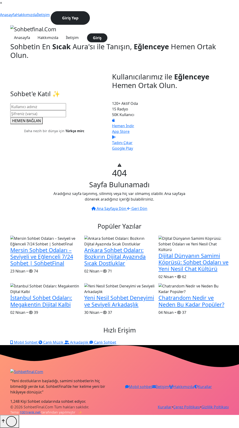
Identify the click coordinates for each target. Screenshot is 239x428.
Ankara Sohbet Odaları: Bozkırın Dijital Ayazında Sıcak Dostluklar (115, 256)
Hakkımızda (26, 14)
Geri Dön (138, 208)
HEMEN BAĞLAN (26, 120)
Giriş (97, 37)
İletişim (43, 14)
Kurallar (165, 407)
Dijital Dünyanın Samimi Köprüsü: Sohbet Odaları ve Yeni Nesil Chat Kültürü (193, 262)
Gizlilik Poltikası (215, 407)
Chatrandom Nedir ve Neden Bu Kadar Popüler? (191, 301)
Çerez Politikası (186, 407)
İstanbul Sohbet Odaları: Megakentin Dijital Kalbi (41, 301)
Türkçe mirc (74, 131)
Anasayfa (8, 14)
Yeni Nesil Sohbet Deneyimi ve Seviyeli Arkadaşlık (119, 301)
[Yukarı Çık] (9, 421)
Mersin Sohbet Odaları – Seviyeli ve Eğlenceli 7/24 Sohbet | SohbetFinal (41, 256)
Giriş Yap (70, 18)
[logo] (33, 28)
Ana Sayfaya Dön (111, 208)
